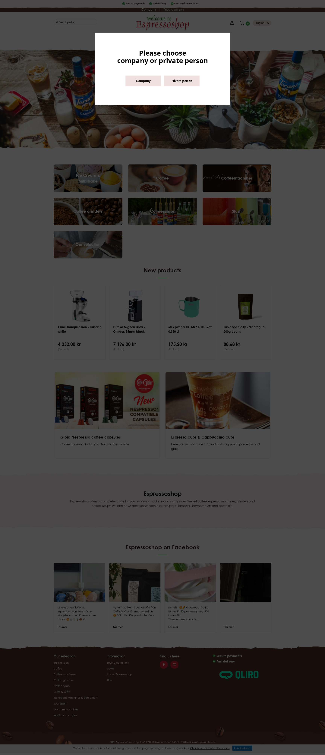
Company (143, 81)
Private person (182, 81)
